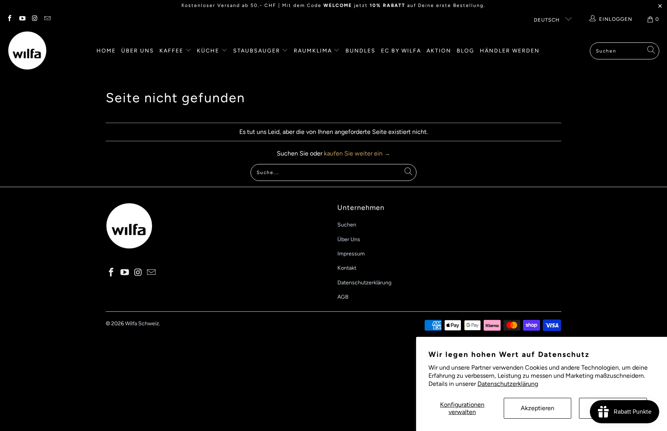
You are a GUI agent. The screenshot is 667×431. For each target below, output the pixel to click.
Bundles (360, 50)
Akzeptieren (537, 408)
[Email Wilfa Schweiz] (46, 19)
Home (106, 50)
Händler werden (510, 50)
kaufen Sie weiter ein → (357, 153)
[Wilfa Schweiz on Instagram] (34, 19)
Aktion (439, 50)
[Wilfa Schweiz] (27, 51)
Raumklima (314, 50)
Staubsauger (257, 50)
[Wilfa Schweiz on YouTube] (21, 19)
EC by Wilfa (401, 50)
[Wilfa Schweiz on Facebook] (9, 19)
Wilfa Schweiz (142, 323)
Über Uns (348, 239)
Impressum (351, 253)
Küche (209, 50)
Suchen (346, 224)
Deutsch (547, 20)
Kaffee (172, 50)
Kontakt (346, 268)
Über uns (137, 50)
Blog (465, 50)
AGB (343, 297)
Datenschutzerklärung (507, 383)
